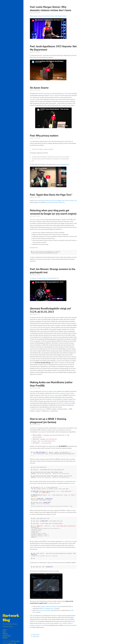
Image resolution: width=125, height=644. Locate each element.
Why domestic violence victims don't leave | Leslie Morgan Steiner (48, 16)
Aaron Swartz (64, 93)
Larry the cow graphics (44, 610)
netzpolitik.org (47, 93)
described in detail (70, 625)
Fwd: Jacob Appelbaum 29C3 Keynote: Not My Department (53, 48)
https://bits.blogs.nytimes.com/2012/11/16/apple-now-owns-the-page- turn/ (55, 200)
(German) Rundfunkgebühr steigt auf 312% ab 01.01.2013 (50, 310)
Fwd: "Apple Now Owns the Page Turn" (51, 194)
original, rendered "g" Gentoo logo (49, 606)
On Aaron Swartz (39, 87)
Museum (5, 638)
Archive (5, 630)
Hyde (15, 643)
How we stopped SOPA (56, 95)
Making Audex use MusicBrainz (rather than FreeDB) (51, 384)
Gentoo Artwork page (48, 623)
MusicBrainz (45, 391)
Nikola (9, 643)
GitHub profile (6, 636)
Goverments (33, 219)
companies (42, 219)
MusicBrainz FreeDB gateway (64, 403)
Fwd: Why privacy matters (44, 135)
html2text (32, 99)
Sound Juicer (51, 395)
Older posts (36, 636)
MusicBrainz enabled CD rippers (62, 393)
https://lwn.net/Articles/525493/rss (54, 202)
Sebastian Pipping (15, 641)
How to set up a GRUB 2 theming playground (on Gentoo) (48, 420)
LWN (39, 93)
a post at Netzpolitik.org (62, 164)
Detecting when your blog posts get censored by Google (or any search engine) (53, 212)
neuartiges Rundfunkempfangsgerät (40, 327)
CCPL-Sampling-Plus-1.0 (48, 608)
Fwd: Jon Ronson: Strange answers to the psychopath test (52, 270)
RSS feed (5, 634)
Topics (4, 632)
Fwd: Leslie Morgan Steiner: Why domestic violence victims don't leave (50, 8)
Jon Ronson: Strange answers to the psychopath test (44, 278)
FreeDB (37, 393)
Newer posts (36, 634)
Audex (73, 399)
